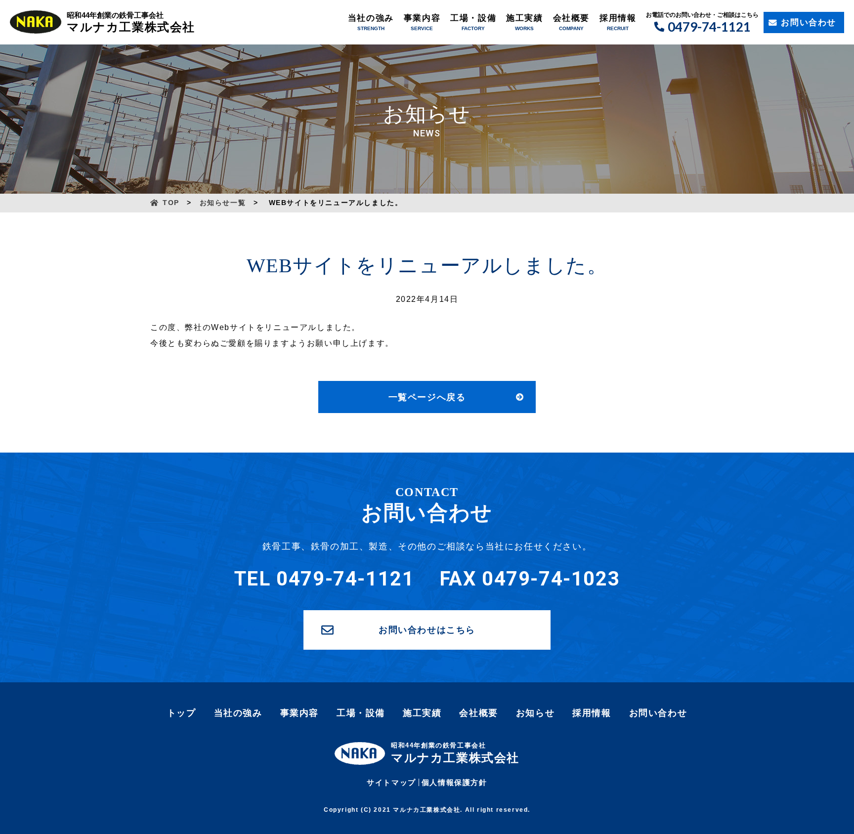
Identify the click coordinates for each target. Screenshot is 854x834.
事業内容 (422, 18)
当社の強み (371, 18)
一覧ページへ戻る (427, 397)
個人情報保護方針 (454, 782)
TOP (171, 203)
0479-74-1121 (709, 26)
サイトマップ (391, 782)
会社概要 (571, 18)
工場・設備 (473, 18)
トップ (181, 713)
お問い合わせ (808, 22)
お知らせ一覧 (223, 203)
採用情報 (617, 18)
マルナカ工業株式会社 (131, 22)
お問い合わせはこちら (427, 630)
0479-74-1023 (551, 578)
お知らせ (535, 713)
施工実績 (524, 18)
